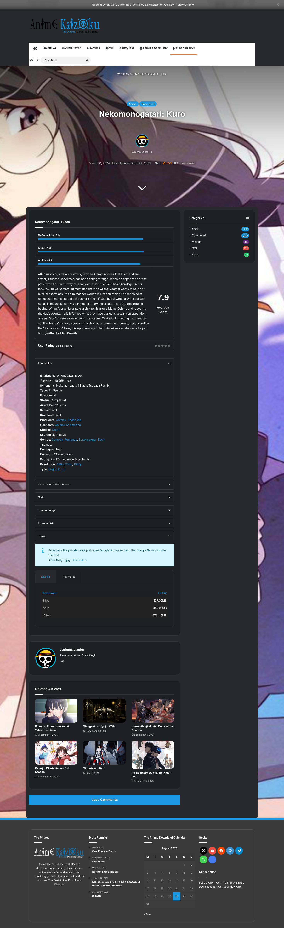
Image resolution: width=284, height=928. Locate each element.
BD (63, 469)
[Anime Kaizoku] (64, 25)
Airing (51, 48)
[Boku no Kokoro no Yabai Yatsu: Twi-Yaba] (56, 711)
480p (60, 464)
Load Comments (105, 800)
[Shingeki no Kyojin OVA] (104, 711)
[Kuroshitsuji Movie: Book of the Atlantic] (153, 711)
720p (68, 464)
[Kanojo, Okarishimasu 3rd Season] (56, 753)
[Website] (62, 661)
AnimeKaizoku (142, 152)
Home (124, 73)
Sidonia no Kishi (94, 768)
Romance (70, 439)
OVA (111, 48)
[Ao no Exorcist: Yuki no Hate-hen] (153, 755)
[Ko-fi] (212, 859)
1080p (78, 464)
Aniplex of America (68, 425)
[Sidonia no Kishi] (104, 753)
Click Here (80, 560)
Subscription (185, 48)
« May (147, 914)
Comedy (57, 439)
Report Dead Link (155, 48)
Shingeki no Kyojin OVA (99, 726)
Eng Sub (54, 469)
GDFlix (45, 577)
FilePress (68, 577)
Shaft (55, 430)
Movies (94, 48)
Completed (73, 48)
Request (128, 48)
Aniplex (61, 420)
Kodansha (74, 420)
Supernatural (87, 439)
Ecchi (101, 439)
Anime (133, 73)
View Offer (184, 4)
